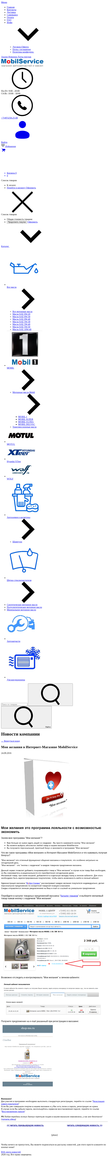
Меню (4, 2)
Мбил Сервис (33, 883)
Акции (4, 57)
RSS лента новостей (11, 1152)
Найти (48, 727)
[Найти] (50, 694)
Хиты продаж (24, 57)
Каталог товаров (69, 896)
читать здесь (8, 1119)
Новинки (13, 57)
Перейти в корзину (16, 188)
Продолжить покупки (17, 222)
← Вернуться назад (10, 741)
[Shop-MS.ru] (22, 66)
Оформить (31, 188)
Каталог (5, 246)
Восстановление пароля (13, 1111)
